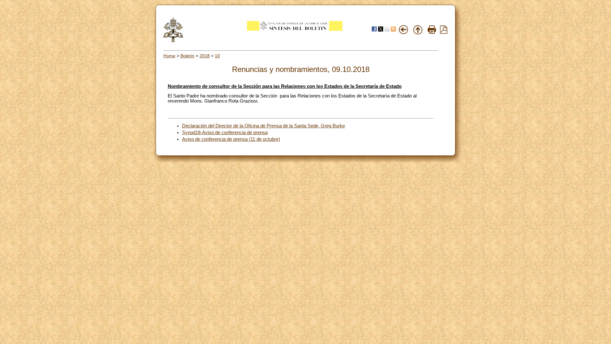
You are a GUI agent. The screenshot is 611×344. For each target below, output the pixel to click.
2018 (205, 55)
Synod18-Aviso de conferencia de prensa (225, 132)
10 (217, 55)
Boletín (187, 55)
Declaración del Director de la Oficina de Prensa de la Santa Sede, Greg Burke (263, 125)
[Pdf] (443, 32)
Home (169, 55)
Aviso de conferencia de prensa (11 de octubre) (231, 139)
